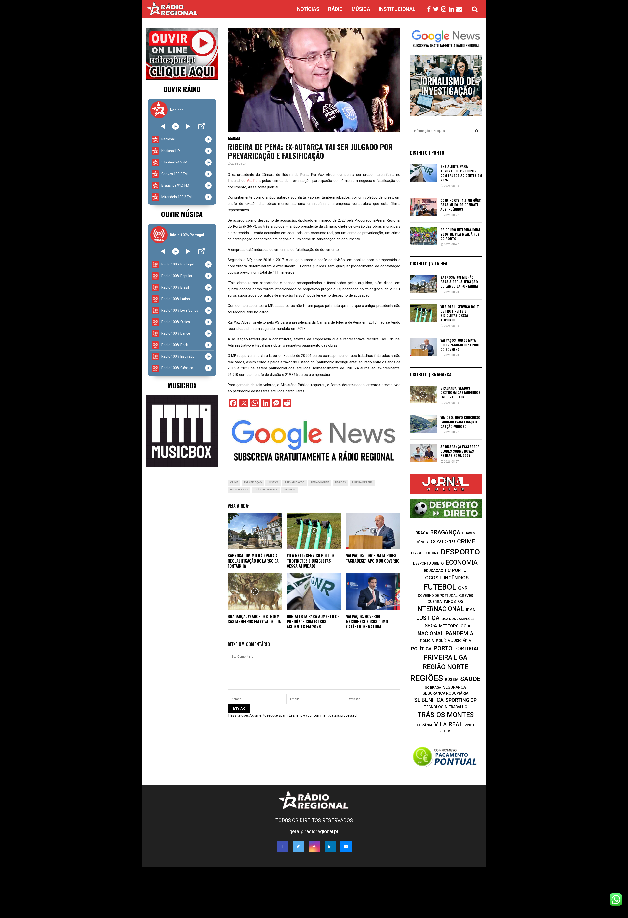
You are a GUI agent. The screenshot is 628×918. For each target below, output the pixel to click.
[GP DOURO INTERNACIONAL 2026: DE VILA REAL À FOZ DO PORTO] (423, 236)
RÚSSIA (451, 679)
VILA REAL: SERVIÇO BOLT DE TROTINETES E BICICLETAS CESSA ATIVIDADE (311, 561)
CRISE (416, 553)
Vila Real (254, 180)
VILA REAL (290, 489)
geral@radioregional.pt (314, 831)
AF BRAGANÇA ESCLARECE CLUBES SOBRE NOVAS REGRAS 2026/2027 (459, 451)
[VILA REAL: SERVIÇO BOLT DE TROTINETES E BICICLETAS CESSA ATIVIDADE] (423, 313)
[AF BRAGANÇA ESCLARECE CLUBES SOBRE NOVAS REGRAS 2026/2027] (423, 453)
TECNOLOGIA (435, 707)
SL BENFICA (429, 700)
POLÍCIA (427, 641)
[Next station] (162, 126)
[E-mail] (460, 9)
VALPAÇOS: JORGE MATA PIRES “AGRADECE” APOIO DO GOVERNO (372, 558)
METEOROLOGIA (454, 625)
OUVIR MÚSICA (182, 214)
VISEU (469, 725)
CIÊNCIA (422, 542)
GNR (462, 588)
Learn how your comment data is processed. (323, 715)
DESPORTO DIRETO (428, 563)
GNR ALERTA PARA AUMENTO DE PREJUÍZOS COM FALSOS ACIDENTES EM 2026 (313, 622)
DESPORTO (460, 551)
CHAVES (468, 533)
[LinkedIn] (452, 9)
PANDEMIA (459, 633)
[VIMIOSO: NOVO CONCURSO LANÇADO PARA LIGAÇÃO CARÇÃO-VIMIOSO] (423, 424)
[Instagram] (445, 9)
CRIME (234, 482)
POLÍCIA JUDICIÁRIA (453, 640)
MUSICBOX (182, 385)
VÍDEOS (445, 731)
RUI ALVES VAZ (239, 489)
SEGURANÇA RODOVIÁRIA (445, 693)
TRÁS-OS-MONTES (265, 489)
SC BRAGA (433, 687)
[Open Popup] (201, 126)
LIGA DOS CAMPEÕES (457, 619)
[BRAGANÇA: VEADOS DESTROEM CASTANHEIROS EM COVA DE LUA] (423, 394)
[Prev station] (188, 126)
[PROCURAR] (476, 131)
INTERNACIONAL (440, 609)
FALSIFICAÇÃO (253, 482)
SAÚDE (470, 678)
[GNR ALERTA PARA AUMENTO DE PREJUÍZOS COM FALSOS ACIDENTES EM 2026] (423, 173)
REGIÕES (234, 138)
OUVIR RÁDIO (182, 89)
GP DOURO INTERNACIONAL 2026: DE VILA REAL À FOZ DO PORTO (460, 234)
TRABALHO (458, 707)
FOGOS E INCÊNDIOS (445, 578)
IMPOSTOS (453, 601)
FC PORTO (456, 570)
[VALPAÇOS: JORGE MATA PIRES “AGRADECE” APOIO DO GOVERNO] (423, 347)
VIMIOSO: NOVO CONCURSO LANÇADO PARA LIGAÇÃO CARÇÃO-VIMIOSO (460, 422)
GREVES (466, 595)
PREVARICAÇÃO (294, 482)
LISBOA (428, 626)
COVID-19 (443, 541)
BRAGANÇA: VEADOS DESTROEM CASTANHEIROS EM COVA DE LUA (254, 619)
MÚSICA (361, 9)
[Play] (175, 126)
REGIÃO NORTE (320, 482)
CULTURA (431, 553)
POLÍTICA (421, 649)
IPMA (470, 610)
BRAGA (422, 533)
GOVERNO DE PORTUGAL (437, 596)
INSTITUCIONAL (397, 9)
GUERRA (434, 601)
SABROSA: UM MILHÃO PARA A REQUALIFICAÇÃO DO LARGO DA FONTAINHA (253, 561)
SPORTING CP (461, 700)
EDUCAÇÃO (433, 570)
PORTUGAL (467, 649)
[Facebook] (430, 9)
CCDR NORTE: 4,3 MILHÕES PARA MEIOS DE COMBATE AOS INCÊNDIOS (460, 205)
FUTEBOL (440, 586)
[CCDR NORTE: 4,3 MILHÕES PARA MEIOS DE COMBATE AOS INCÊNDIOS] (423, 207)
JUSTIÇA (273, 482)
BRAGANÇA (445, 532)
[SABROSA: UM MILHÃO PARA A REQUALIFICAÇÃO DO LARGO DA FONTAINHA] (423, 284)
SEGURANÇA (454, 687)
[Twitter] (437, 9)
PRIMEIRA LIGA (445, 657)
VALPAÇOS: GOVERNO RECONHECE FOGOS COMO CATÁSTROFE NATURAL (367, 622)
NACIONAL (430, 633)
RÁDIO (335, 9)
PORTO (442, 648)
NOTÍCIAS (308, 9)
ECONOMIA (461, 562)
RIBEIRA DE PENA (362, 482)
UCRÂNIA (424, 725)
